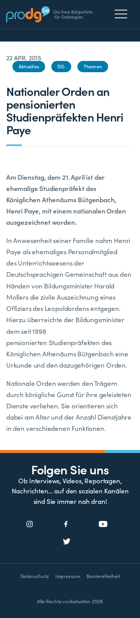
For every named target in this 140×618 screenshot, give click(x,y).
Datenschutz (34, 576)
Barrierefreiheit (103, 576)
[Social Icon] (29, 524)
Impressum (67, 576)
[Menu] (123, 14)
